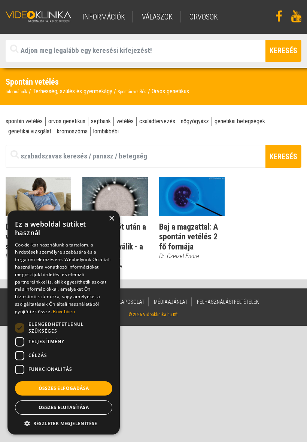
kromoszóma (72, 131)
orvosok (203, 16)
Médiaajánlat (171, 302)
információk (103, 16)
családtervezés (157, 121)
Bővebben (64, 311)
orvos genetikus (66, 121)
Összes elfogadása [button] (64, 388)
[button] (63, 423)
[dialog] (63, 323)
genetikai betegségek (240, 121)
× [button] (111, 218)
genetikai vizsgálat (29, 131)
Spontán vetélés (132, 91)
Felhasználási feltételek (228, 302)
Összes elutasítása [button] (64, 407)
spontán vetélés (24, 121)
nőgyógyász (195, 121)
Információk (16, 91)
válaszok (157, 16)
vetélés (125, 121)
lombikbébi (106, 131)
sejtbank (101, 121)
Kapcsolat (131, 302)
